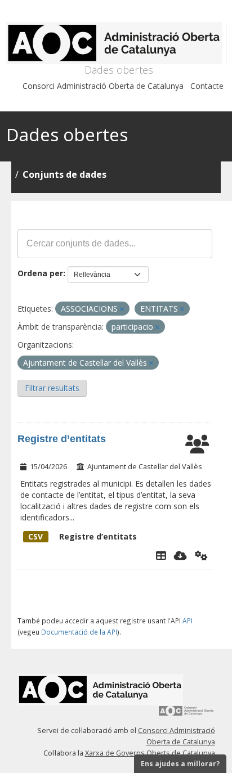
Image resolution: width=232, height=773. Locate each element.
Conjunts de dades (64, 174)
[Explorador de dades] (161, 555)
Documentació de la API (79, 631)
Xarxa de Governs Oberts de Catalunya (150, 753)
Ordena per (40, 273)
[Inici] (116, 43)
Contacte (207, 85)
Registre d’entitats (61, 438)
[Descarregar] (180, 555)
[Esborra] (122, 309)
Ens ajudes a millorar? (180, 763)
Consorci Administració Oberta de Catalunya (103, 85)
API (187, 620)
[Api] (201, 555)
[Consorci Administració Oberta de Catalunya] (186, 715)
